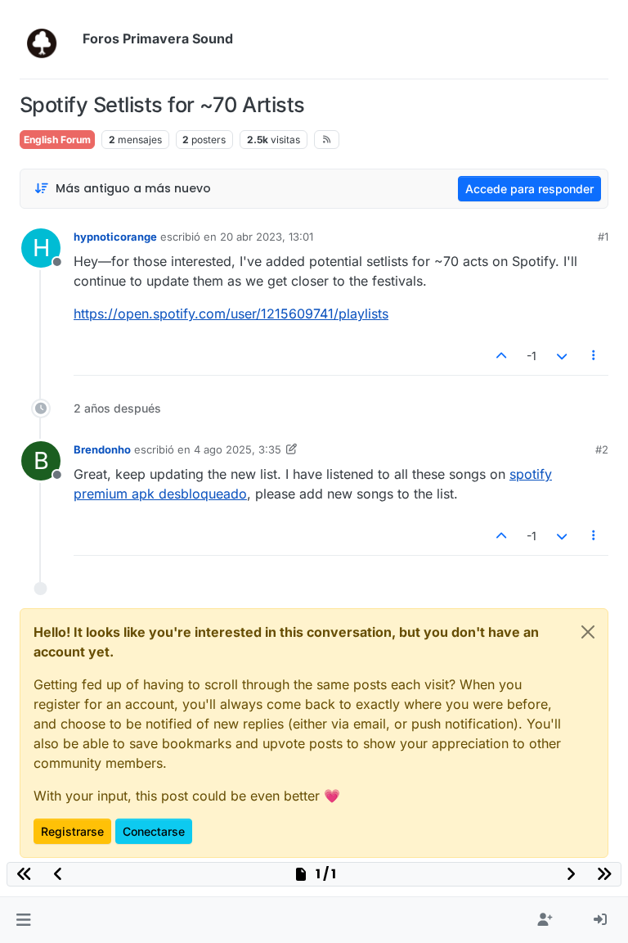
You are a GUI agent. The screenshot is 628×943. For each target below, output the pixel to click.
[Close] (588, 632)
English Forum (57, 139)
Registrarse (72, 831)
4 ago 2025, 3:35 (237, 449)
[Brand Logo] (48, 39)
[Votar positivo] (502, 355)
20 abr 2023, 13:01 (266, 236)
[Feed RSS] (326, 139)
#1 (603, 236)
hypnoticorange (115, 236)
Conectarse (154, 831)
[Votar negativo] (561, 355)
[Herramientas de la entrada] (594, 355)
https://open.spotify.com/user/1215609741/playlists (231, 313)
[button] (23, 920)
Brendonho (102, 449)
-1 (531, 356)
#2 (601, 449)
